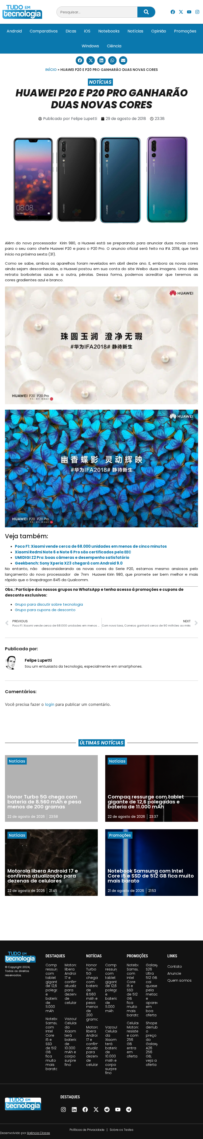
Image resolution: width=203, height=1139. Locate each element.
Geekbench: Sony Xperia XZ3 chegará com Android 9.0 (69, 563)
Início (51, 69)
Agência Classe (38, 1133)
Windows (90, 46)
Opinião (158, 31)
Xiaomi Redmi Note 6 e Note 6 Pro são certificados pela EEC (73, 552)
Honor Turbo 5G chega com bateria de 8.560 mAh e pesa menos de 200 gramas (93, 992)
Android (14, 31)
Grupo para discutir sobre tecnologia (49, 604)
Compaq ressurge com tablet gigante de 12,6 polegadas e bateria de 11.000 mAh (55, 988)
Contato (174, 966)
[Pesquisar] (146, 12)
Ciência (114, 46)
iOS (87, 31)
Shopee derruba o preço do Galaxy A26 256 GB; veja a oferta (153, 1044)
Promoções (185, 31)
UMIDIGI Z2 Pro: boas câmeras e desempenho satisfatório (72, 557)
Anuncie (174, 973)
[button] (80, 60)
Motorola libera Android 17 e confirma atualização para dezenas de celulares (75, 984)
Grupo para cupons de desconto (45, 609)
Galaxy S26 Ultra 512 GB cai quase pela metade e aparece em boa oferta (153, 990)
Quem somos (179, 980)
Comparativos (44, 31)
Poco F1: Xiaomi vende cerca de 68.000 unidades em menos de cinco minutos (91, 546)
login (49, 704)
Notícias (135, 31)
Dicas (71, 31)
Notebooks (109, 31)
